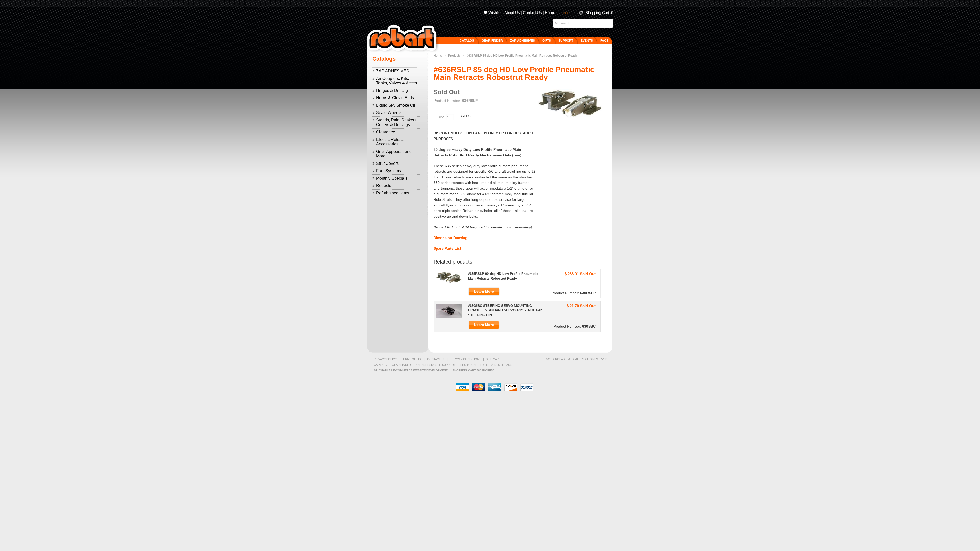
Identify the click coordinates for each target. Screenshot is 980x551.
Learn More (484, 291)
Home (550, 12)
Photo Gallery (472, 364)
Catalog (380, 364)
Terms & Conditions (465, 359)
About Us (512, 12)
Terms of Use (411, 359)
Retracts (383, 185)
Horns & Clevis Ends (395, 98)
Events (494, 364)
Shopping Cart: (599, 12)
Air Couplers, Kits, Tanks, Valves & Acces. (397, 80)
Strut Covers (387, 163)
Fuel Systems (388, 171)
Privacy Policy (385, 359)
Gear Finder (401, 364)
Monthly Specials (391, 178)
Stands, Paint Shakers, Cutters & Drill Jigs (397, 122)
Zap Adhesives (426, 364)
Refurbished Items (392, 193)
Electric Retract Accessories (390, 141)
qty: (442, 116)
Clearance (385, 132)
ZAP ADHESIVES (392, 71)
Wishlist (494, 12)
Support (449, 364)
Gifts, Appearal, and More (394, 153)
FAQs (508, 364)
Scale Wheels (388, 112)
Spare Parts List (447, 248)
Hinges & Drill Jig (392, 90)
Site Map (492, 359)
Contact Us (532, 12)
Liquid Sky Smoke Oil (395, 105)
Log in (566, 12)
